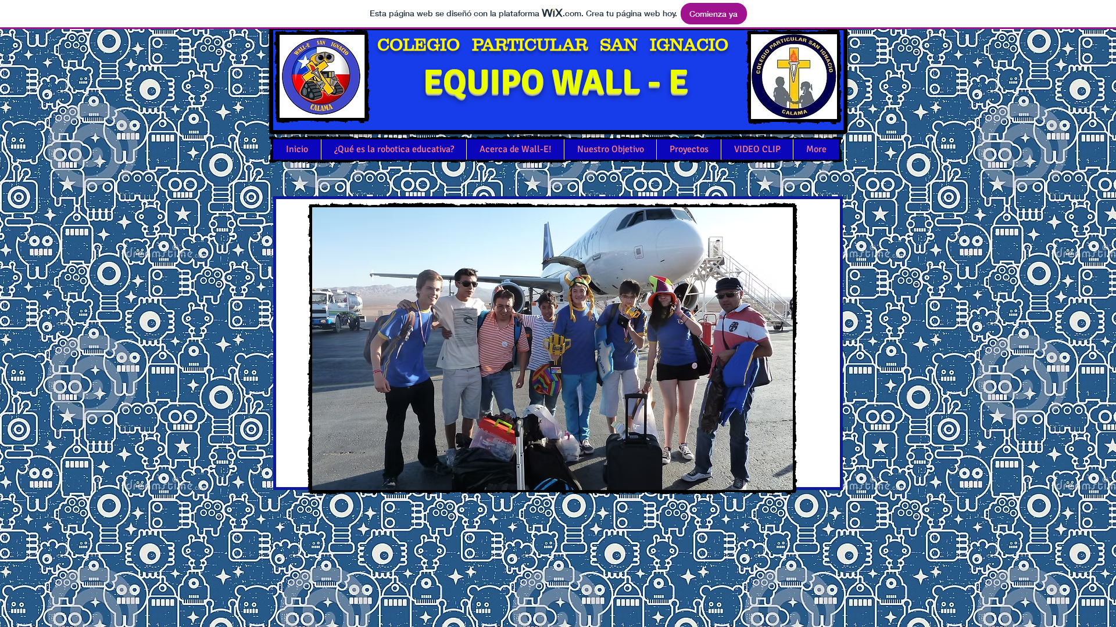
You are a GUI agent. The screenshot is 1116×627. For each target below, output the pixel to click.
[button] (488, 348)
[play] (713, 469)
